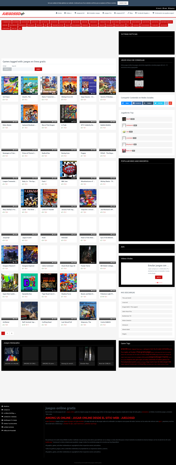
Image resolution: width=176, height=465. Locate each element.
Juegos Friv (108, 13)
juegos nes (72, 421)
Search (159, 8)
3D (127, 25)
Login (165, 8)
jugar (159, 357)
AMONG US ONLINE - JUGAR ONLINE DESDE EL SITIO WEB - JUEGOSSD (90, 417)
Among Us (125, 325)
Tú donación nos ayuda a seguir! (164, 13)
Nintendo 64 (22, 25)
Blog (130, 13)
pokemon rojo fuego (91, 423)
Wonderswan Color (65, 21)
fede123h (129, 150)
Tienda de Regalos (143, 13)
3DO (20, 28)
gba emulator (80, 421)
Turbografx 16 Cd (104, 21)
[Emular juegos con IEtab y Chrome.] (133, 274)
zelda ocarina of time (162, 364)
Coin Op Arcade (25, 21)
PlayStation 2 (155, 21)
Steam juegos (6, 28)
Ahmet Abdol (126, 329)
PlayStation (146, 21)
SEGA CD (68, 25)
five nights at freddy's (128, 352)
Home (59, 13)
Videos (68, 13)
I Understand (123, 3)
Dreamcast (85, 25)
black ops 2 (140, 349)
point (134, 362)
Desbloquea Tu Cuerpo (10, 420)
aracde (124, 349)
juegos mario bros (132, 357)
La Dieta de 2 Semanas (9, 416)
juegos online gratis (142, 357)
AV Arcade (84, 462)
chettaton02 (129, 125)
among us (52, 421)
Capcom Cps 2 (44, 21)
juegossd (153, 357)
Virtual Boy (31, 25)
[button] (7, 69)
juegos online (70, 412)
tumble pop (48, 442)
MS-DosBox (16, 21)
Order (4, 66)
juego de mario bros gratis (164, 352)
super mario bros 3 (79, 423)
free (138, 352)
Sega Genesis (109, 25)
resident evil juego (141, 362)
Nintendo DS (13, 25)
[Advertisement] (56, 44)
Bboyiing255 (129, 144)
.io (49, 25)
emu (170, 349)
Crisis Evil (125, 302)
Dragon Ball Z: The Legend (130, 307)
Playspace (136, 25)
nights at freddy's (144, 359)
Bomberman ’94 (126, 316)
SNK (169, 362)
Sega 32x (102, 25)
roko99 (128, 119)
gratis (143, 352)
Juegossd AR (80, 13)
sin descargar (162, 362)
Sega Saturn (94, 25)
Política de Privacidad (9, 430)
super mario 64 (125, 364)
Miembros (6, 406)
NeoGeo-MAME (115, 21)
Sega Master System (58, 25)
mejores (130, 359)
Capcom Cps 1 (35, 21)
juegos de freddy (150, 354)
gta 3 (160, 421)
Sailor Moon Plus (127, 311)
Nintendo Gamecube (166, 21)
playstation (128, 362)
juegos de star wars (161, 354)
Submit (38, 69)
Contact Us (6, 410)
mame (165, 357)
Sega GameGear (76, 25)
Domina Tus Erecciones (10, 423)
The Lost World (126, 298)
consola (165, 349)
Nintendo (39, 25)
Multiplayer (164, 25)
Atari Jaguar (76, 21)
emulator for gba (68, 423)
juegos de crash (125, 354)
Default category (120, 25)
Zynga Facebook (145, 25)
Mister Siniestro (126, 320)
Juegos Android (136, 21)
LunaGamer (129, 138)
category (146, 349)
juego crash (154, 352)
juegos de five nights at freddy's (137, 354)
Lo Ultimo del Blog (8, 413)
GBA (45, 25)
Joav (127, 131)
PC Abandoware (6, 21)
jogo (148, 352)
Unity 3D (14, 28)
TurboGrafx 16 (134, 364)
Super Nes (5, 25)
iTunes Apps (155, 25)
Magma (124, 334)
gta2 (47, 421)
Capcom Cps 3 (54, 21)
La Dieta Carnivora (8, 427)
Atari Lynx (84, 21)
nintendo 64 (153, 359)
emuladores (145, 412)
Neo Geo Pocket (125, 21)
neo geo (136, 359)
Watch (159, 277)
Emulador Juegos (94, 13)
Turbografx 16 (93, 21)
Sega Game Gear (151, 362)
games (66, 421)
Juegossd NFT (120, 13)
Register (172, 8)
